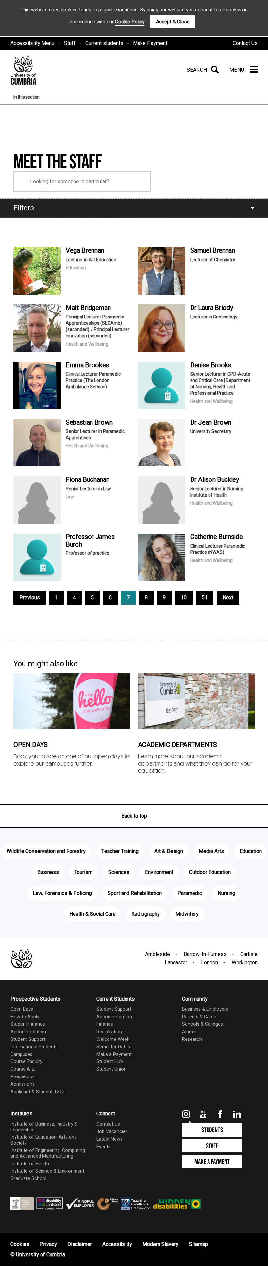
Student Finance (27, 1024)
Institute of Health (29, 1163)
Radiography (145, 914)
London (209, 963)
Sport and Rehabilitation (135, 893)
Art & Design (168, 851)
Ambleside (157, 954)
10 (184, 598)
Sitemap (198, 1244)
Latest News (109, 1139)
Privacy (48, 1244)
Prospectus (22, 1076)
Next (228, 598)
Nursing (226, 893)
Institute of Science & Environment (47, 1171)
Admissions (22, 1084)
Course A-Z (22, 1069)
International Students (34, 1046)
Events (103, 1146)
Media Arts (211, 851)
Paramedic (189, 893)
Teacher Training (120, 851)
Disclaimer (79, 1244)
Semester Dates (113, 1046)
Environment (159, 872)
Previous (29, 598)
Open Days (21, 1009)
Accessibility (117, 1244)
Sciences (118, 872)
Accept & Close (173, 21)
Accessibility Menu (32, 43)
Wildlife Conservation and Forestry (46, 851)
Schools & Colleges (202, 1024)
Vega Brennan (85, 250)
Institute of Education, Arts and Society (43, 1140)
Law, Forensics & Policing (62, 893)
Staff (69, 43)
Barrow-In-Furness (205, 954)
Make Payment (150, 43)
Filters (23, 208)
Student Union (111, 1069)
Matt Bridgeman (88, 308)
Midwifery (187, 914)
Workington (245, 963)
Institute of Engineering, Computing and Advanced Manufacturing (47, 1153)
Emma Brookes (87, 365)
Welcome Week (112, 1039)
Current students (104, 43)
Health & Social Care (92, 914)
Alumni (189, 1031)
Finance (104, 1024)
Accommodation (28, 1031)
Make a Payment (114, 1054)
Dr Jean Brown (210, 422)
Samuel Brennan (212, 250)
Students (212, 1130)
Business (48, 872)
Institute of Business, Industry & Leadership (43, 1127)
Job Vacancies (112, 1131)
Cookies (19, 1244)
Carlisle (249, 954)
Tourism (83, 872)
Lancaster (176, 963)
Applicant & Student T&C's (38, 1091)
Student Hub (109, 1061)
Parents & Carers (200, 1016)
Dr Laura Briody (211, 308)
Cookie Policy (129, 21)
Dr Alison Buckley (214, 479)
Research (192, 1039)
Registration (109, 1031)
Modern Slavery (160, 1244)
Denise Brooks (210, 365)
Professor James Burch (90, 540)
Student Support (27, 1039)
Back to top (134, 816)
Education (251, 851)
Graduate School (28, 1178)
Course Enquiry (26, 1061)
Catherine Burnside (216, 537)
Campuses (21, 1054)
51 (205, 598)
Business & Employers (205, 1009)
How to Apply (24, 1016)
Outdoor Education (210, 872)
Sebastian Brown (89, 422)
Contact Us (245, 43)
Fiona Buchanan (87, 479)
